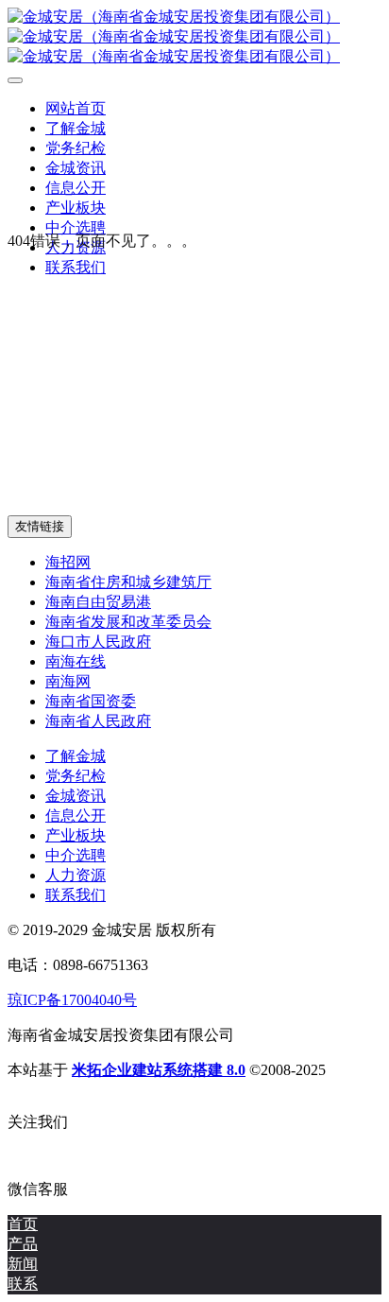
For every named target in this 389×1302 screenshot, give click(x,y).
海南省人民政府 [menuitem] (98, 721)
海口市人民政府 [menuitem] (98, 642)
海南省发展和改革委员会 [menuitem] (128, 622)
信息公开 (75, 815)
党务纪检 (75, 776)
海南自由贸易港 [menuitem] (98, 602)
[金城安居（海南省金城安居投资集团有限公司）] (194, 37)
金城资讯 (75, 796)
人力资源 (75, 875)
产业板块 (75, 835)
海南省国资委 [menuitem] (90, 701)
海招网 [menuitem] (68, 562)
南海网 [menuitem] (68, 681)
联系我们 (75, 895)
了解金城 (75, 756)
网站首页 (75, 108)
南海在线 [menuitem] (75, 661)
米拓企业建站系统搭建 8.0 (158, 1070)
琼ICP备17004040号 (72, 1000)
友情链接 (39, 526)
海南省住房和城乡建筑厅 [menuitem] (128, 582)
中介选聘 (75, 855)
